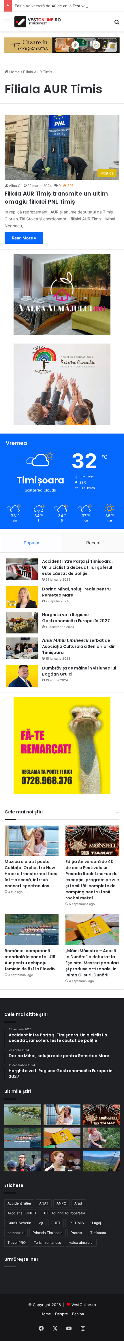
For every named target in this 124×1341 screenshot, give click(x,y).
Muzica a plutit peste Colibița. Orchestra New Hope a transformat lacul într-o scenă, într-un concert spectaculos (32, 874)
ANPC (61, 1203)
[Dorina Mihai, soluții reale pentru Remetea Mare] (22, 597)
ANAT (43, 1203)
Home (14, 72)
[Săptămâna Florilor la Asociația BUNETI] (101, 1138)
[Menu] (7, 23)
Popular (32, 542)
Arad (78, 1203)
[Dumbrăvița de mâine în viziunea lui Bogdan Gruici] (22, 676)
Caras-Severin (19, 1223)
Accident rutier (19, 1203)
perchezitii (16, 1233)
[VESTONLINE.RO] (37, 21)
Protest (76, 1233)
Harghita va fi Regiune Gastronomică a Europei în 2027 (76, 618)
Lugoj (96, 1223)
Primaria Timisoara (48, 1233)
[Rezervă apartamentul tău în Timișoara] (62, 44)
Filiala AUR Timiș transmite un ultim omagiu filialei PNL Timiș (56, 198)
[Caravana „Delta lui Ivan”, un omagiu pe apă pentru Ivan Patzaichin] (22, 1114)
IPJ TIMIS (76, 1223)
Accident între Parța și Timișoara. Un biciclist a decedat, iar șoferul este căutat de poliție (77, 567)
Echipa (78, 1314)
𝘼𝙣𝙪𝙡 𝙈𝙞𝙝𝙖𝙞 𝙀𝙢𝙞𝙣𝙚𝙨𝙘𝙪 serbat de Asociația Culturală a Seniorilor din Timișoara (79, 646)
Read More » (24, 237)
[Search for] (117, 23)
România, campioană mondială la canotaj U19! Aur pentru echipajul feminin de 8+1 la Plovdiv (31, 960)
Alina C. (15, 185)
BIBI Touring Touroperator (64, 1213)
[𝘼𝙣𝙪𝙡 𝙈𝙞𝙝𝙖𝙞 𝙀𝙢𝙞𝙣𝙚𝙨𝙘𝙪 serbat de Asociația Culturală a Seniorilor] (22, 648)
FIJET (56, 1223)
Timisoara (98, 1233)
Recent (93, 542)
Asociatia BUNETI (21, 1213)
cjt (41, 1223)
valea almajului (81, 1242)
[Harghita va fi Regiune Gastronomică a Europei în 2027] (22, 622)
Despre (61, 1314)
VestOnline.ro (84, 1304)
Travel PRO (16, 1242)
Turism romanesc (47, 1242)
